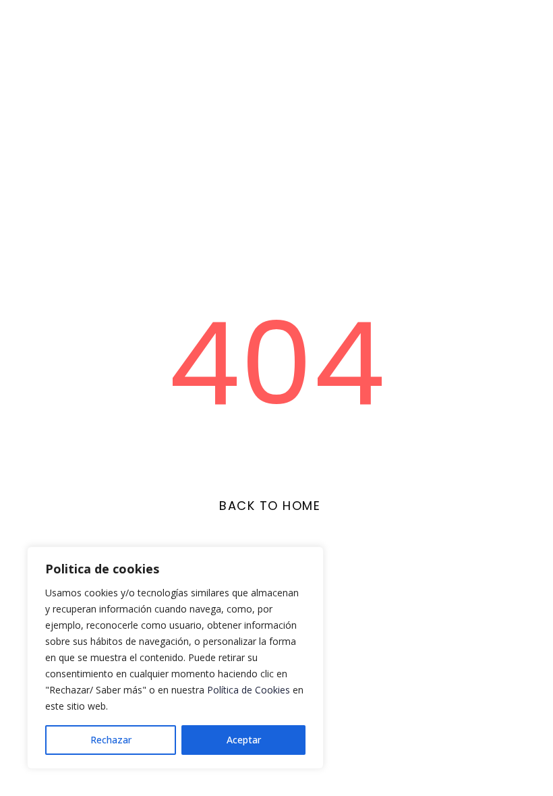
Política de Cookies (248, 689)
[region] (175, 657)
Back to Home (269, 505)
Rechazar (111, 739)
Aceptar (244, 739)
